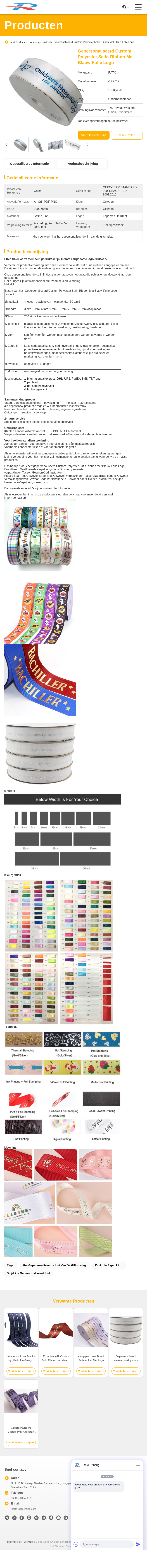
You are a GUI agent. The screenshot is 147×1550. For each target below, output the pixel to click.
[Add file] (76, 1544)
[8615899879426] (58, 1518)
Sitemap (28, 1541)
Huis (11, 42)
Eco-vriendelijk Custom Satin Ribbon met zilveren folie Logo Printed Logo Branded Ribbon (56, 1358)
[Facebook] (21, 1518)
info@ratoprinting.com (23, 1508)
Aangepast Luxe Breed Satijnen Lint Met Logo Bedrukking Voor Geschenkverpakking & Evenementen (91, 1358)
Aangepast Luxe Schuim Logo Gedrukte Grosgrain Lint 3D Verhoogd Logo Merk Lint (21, 1358)
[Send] (138, 1544)
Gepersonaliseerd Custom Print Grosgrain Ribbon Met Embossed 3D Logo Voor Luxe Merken (21, 1430)
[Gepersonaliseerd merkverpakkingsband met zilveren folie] (126, 1330)
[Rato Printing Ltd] (24, 7)
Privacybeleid (13, 1541)
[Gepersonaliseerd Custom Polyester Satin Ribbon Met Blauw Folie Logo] (47, 91)
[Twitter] (14, 1518)
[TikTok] (51, 1518)
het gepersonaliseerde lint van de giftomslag (54, 1265)
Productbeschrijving (82, 163)
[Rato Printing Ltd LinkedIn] (43, 1518)
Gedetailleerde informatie (29, 163)
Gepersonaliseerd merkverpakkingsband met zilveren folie (126, 1358)
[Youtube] (36, 1518)
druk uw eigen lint (108, 1265)
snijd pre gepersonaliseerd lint (28, 1273)
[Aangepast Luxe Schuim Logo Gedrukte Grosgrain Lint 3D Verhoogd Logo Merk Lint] (21, 1330)
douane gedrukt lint (40, 42)
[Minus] (138, 1465)
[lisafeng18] (65, 1518)
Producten (21, 42)
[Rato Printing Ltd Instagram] (29, 1518)
